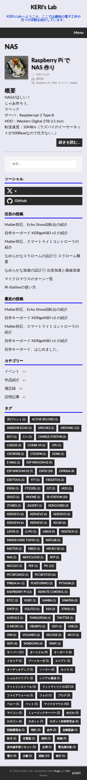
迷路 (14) (44, 755)
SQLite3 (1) (32, 609)
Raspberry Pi (43, 83)
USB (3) (72, 626)
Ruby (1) (30, 600)
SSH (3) (50, 609)
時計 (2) (35, 730)
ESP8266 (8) (66, 471)
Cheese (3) (14, 445)
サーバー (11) (15, 652)
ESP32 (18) (46, 471)
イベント (12, 371)
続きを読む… (69, 142)
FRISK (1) (13, 488)
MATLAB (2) (53, 540)
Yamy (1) (55, 643)
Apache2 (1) (46, 428)
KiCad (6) (59, 522)
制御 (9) (61, 738)
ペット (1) (32, 704)
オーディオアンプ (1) (20, 669)
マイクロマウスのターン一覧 (29, 279)
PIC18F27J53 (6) (45, 574)
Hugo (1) (13, 497)
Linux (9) (49, 531)
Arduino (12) (70, 428)
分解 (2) (27, 755)
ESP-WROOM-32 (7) (20, 471)
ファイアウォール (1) (20, 695)
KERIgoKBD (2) (58, 505)
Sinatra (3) (69, 600)
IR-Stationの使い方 (20, 287)
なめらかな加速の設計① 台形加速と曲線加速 (42, 270)
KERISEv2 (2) (38, 514)
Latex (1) (13, 531)
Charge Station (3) (52, 436)
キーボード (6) (63, 652)
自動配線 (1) (70, 730)
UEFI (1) (57, 626)
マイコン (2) (14, 712)
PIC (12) (49, 566)
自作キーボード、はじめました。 (32, 349)
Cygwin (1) (38, 454)
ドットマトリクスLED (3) (57, 686)
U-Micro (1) (15, 626)
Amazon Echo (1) (19, 428)
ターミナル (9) (39, 652)
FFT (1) (35, 480)
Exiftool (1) (15, 480)
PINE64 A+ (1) (15, 583)
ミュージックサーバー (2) (44, 712)
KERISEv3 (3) (61, 514)
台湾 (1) (47, 747)
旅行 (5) (60, 755)
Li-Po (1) (30, 531)
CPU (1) (56, 445)
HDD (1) (66, 488)
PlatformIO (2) (41, 583)
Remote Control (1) (53, 592)
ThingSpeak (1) (40, 618)
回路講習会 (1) (16, 730)
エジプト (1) (62, 660)
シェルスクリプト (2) (20, 678)
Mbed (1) (34, 548)
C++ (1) (27, 436)
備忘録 (40, 78)
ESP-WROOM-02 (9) (39, 462)
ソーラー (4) (46, 669)
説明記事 (12, 397)
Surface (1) (15, 618)
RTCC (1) (12, 600)
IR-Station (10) (57, 497)
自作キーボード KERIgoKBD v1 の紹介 (36, 341)
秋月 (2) (11, 738)
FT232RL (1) (32, 488)
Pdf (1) (33, 566)
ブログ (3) (64, 695)
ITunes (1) (14, 505)
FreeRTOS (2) (55, 480)
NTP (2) (54, 557)
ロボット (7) (35, 721)
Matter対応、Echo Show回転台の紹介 (36, 225)
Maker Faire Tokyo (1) (23, 540)
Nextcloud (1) (33, 557)
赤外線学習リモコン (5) (21, 747)
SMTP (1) (12, 609)
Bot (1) (11, 436)
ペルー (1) (13, 704)
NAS (54, 83)
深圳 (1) (46, 738)
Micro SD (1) (55, 548)
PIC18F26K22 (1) (17, 574)
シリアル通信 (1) (49, 678)
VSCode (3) (53, 635)
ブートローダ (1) (38, 660)
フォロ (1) (45, 695)
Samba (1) (49, 600)
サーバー (63, 83)
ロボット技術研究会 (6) (64, 721)
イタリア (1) (14, 660)
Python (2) (66, 583)
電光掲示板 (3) (67, 747)
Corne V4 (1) (36, 445)
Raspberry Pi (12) (19, 592)
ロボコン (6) (14, 721)
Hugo (57, 771)
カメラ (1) (67, 669)
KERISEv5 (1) (38, 522)
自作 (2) (51, 730)
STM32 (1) (67, 609)
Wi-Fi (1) (73, 635)
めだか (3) (72, 712)
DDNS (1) (58, 454)
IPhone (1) (33, 497)
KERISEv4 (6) (15, 522)
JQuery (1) (34, 505)
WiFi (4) (12, 643)
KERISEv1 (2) (15, 514)
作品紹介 (12, 380)
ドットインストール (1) (21, 686)
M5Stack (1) (69, 531)
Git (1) (51, 488)
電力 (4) (11, 755)
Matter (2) (14, 548)
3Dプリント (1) (16, 419)
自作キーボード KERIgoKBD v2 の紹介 (36, 233)
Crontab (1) (15, 454)
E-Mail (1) (13, 462)
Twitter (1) (65, 618)
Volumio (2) (31, 635)
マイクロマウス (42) (56, 704)
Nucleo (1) (14, 566)
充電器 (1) (29, 738)
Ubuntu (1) (37, 626)
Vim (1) (11, 635)
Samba (73, 83)
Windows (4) (33, 643)
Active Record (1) (45, 419)
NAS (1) (11, 557)
